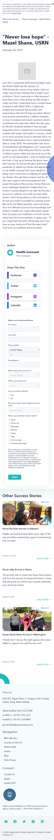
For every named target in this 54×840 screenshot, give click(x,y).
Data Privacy (10, 759)
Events (7, 751)
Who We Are (10, 738)
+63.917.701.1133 (21, 714)
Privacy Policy (16, 13)
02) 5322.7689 (25, 710)
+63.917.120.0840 (21, 719)
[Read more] (27, 513)
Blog (6, 755)
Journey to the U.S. (13, 742)
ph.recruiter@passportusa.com (18, 724)
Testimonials (10, 746)
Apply (7, 778)
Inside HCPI (9, 782)
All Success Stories (10, 19)
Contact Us (9, 774)
